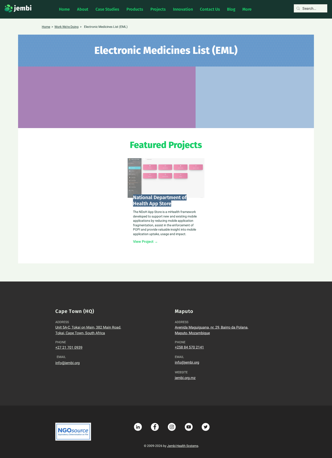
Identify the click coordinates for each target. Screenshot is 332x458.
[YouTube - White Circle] (189, 427)
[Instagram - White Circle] (172, 427)
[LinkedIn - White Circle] (138, 427)
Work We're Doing (66, 27)
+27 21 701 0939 (68, 347)
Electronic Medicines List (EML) (106, 27)
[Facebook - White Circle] (155, 427)
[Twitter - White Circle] (206, 427)
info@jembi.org (67, 363)
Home (46, 27)
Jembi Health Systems (182, 446)
